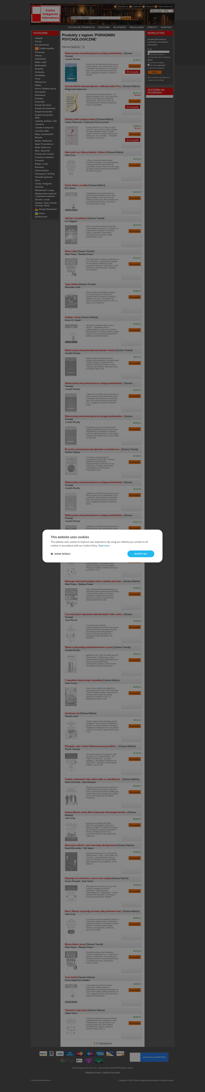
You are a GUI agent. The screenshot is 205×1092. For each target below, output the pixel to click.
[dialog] (102, 546)
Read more (104, 545)
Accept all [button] (140, 553)
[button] (60, 553)
